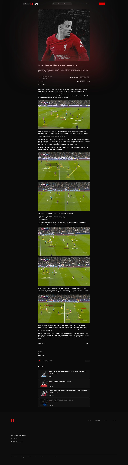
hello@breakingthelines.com (18, 435)
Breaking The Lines (47, 76)
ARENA (89, 420)
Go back (27, 3)
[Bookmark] (44, 81)
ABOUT (114, 420)
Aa (78, 81)
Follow (87, 360)
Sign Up (102, 3)
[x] (11, 438)
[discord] (19, 438)
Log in (96, 3)
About (70, 3)
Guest (55, 457)
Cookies (29, 457)
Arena (54, 3)
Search (87, 3)
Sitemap (42, 457)
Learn (92, 3)
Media (65, 3)
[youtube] (17, 438)
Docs (49, 457)
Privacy (22, 457)
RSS (36, 457)
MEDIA (105, 420)
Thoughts (60, 3)
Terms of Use (14, 457)
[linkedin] (14, 438)
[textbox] (64, 214)
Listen (83, 81)
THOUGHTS (98, 420)
